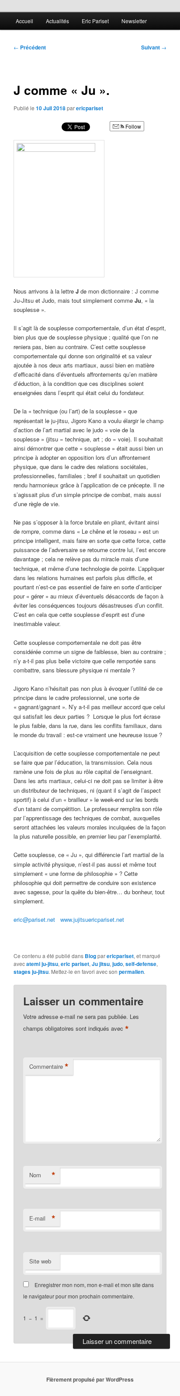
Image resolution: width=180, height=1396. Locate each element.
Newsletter (134, 20)
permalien (131, 972)
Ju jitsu (101, 964)
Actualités (57, 20)
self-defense (140, 964)
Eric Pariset (95, 20)
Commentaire (49, 1067)
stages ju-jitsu (31, 972)
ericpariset (89, 108)
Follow (132, 126)
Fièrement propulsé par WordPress (90, 1379)
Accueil (24, 20)
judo (117, 964)
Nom (42, 1175)
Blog (90, 956)
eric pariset (75, 964)
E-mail (42, 1218)
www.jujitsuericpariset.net (92, 919)
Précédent (30, 47)
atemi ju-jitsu (42, 964)
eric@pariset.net (34, 919)
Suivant (153, 47)
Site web (40, 1261)
